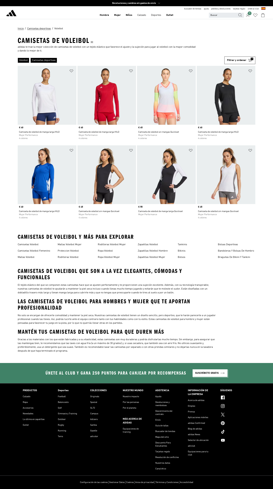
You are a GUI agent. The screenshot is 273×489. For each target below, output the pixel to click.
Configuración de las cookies (94, 482)
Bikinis (181, 251)
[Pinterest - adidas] (235, 423)
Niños (129, 15)
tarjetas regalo (239, 9)
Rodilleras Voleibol (68, 257)
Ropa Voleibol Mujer (109, 257)
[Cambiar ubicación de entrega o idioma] (263, 8)
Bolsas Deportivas (228, 244)
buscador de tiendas (192, 9)
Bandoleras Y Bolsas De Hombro (236, 251)
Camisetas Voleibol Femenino (34, 251)
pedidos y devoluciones (221, 9)
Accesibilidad (186, 482)
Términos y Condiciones (167, 482)
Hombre (104, 15)
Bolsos (181, 257)
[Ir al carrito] (263, 15)
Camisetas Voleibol (28, 244)
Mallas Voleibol (26, 257)
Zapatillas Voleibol (148, 244)
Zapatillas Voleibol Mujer (151, 257)
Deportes (156, 15)
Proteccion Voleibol (68, 251)
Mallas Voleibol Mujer (70, 244)
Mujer (117, 15)
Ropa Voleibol (105, 251)
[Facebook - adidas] (235, 398)
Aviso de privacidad (144, 482)
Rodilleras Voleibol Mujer (112, 244)
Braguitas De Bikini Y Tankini (234, 257)
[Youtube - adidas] (235, 440)
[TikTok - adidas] (235, 432)
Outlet (169, 15)
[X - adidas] (235, 415)
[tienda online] (11, 13)
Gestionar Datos (117, 482)
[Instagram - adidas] (235, 406)
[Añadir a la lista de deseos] (71, 71)
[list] (121, 60)
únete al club (253, 9)
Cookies (130, 482)
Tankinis (182, 244)
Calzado (141, 15)
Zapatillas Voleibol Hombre (153, 251)
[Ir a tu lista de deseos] (255, 15)
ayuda (206, 9)
